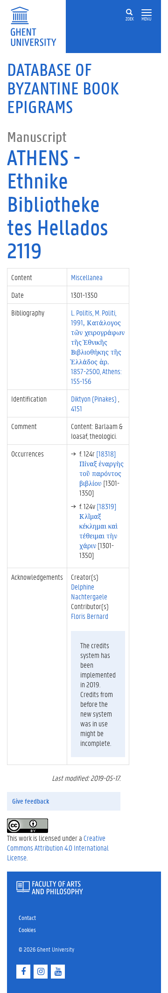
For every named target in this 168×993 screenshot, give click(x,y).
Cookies (27, 929)
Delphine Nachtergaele (89, 591)
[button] (146, 13)
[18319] (98, 525)
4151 (76, 408)
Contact (27, 917)
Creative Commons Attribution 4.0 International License (58, 847)
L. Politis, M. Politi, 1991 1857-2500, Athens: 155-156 (98, 347)
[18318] (101, 468)
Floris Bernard (89, 616)
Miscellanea (87, 277)
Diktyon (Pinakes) (94, 398)
